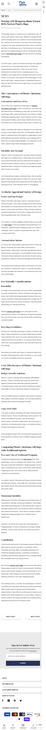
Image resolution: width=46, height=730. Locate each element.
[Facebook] (2, 700)
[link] (12, 726)
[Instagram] (8, 700)
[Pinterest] (15, 700)
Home (3, 10)
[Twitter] (21, 700)
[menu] (2, 3)
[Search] (8, 3)
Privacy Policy (32, 651)
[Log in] (36, 3)
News (9, 10)
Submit (23, 663)
